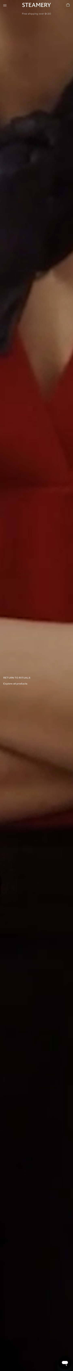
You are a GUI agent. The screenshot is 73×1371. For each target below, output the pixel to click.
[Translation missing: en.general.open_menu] (5, 5)
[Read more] (36, 685)
